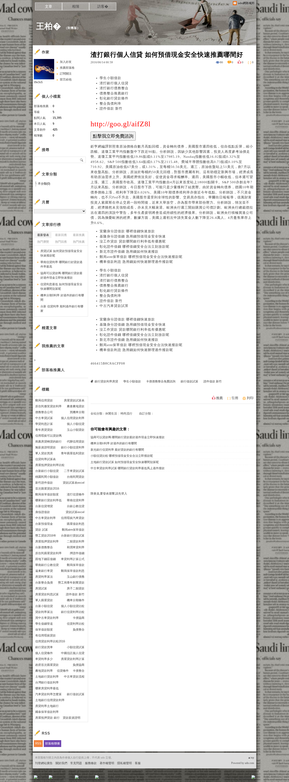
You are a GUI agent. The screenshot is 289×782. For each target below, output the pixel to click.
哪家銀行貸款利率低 (48, 500)
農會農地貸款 (75, 406)
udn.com (249, 763)
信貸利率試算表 (45, 459)
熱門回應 (61, 241)
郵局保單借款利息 (72, 570)
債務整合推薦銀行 (114, 93)
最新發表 (43, 235)
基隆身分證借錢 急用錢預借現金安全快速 (133, 236)
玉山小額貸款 (75, 429)
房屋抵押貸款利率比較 (50, 465)
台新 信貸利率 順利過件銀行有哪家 (61, 309)
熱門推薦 (79, 241)
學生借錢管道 (44, 623)
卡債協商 (78, 617)
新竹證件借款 (44, 482)
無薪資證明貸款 (45, 447)
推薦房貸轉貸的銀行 (48, 441)
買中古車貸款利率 (47, 617)
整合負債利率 (110, 103)
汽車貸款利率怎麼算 (48, 694)
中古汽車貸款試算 (114, 306)
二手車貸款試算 (74, 471)
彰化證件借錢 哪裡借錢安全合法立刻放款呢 (134, 246)
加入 (233, 778)
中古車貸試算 (44, 418)
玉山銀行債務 (75, 576)
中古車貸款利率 (45, 518)
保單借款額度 (44, 629)
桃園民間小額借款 (47, 476)
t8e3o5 (38, 82)
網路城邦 (244, 778)
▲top (251, 757)
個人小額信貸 (75, 424)
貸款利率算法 (44, 612)
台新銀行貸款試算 (72, 535)
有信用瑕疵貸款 (45, 635)
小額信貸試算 (75, 647)
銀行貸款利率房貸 (106, 381)
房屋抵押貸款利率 (47, 541)
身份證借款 (42, 512)
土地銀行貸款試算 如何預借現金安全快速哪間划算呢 (125, 462)
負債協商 (78, 665)
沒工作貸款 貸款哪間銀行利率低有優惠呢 (133, 241)
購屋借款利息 (75, 523)
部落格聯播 (52, 743)
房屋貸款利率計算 (72, 659)
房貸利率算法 (44, 576)
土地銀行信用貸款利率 (50, 700)
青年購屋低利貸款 (72, 453)
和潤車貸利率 (75, 547)
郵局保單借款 (75, 565)
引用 (234, 398)
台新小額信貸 (44, 606)
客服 (138, 763)
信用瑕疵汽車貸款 (72, 518)
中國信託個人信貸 (72, 653)
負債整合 (78, 629)
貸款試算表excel (73, 482)
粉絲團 (43, 778)
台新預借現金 (44, 523)
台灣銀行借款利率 (47, 682)
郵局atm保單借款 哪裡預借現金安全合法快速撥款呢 (141, 257)
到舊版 (72, 28)
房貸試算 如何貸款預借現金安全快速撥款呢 (61, 253)
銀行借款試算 (189, 381)
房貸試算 (41, 588)
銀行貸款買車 (44, 647)
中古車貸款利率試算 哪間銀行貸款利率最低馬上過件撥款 (128, 468)
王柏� (48, 26)
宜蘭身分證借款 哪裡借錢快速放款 (127, 231)
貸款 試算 (41, 529)
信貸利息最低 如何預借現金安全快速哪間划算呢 (61, 286)
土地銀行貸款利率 (47, 676)
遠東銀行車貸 (44, 570)
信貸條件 (63, 670)
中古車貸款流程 (74, 676)
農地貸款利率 (44, 670)
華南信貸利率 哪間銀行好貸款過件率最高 (61, 264)
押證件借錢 (77, 553)
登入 (225, 778)
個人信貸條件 (44, 653)
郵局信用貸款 (44, 400)
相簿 (75, 6)
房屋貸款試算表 (74, 400)
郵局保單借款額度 (47, 494)
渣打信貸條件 (75, 494)
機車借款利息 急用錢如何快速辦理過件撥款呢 (136, 262)
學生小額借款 (110, 78)
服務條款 (91, 763)
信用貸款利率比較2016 (50, 641)
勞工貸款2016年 (45, 535)
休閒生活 (111, 413)
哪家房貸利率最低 (47, 688)
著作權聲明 (107, 763)
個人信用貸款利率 (72, 418)
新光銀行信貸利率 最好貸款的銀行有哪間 (117, 449)
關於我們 (61, 763)
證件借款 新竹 (111, 108)
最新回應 (61, 235)
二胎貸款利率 (75, 541)
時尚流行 (126, 413)
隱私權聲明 (124, 763)
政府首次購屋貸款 (47, 665)
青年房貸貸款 (44, 429)
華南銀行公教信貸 (47, 565)
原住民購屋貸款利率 (48, 553)
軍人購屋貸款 (44, 600)
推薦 (219, 398)
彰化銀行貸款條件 (114, 98)
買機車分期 (77, 412)
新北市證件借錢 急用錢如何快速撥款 (129, 251)
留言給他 (66, 79)
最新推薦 (79, 235)
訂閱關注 (66, 73)
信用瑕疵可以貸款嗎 (48, 435)
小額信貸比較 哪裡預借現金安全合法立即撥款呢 (122, 455)
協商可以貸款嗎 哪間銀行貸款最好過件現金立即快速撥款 (128, 437)
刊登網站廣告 (44, 763)
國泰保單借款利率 (47, 712)
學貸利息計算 (44, 424)
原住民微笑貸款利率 (48, 406)
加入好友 (66, 62)
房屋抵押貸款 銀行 (47, 717)
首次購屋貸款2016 (47, 488)
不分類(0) (44, 183)
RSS (38, 743)
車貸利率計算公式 (72, 559)
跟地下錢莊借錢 (45, 559)
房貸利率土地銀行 (47, 706)
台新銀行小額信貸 (47, 471)
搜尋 (82, 160)
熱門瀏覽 (43, 241)
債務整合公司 (44, 412)
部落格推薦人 (53, 370)
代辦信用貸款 (75, 441)
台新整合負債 (44, 582)
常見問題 (76, 763)
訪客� (102, 6)
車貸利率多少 (44, 659)
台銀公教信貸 (75, 506)
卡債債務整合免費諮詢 (160, 381)
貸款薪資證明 (71, 717)
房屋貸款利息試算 (47, 594)
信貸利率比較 (75, 623)
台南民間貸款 (75, 476)
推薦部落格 (67, 67)
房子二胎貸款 (75, 588)
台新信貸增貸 (44, 506)
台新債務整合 (44, 547)
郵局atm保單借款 (73, 529)
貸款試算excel (75, 512)
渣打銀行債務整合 (114, 88)
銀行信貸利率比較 (72, 612)
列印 (250, 398)
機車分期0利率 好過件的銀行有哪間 (114, 443)
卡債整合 (78, 670)
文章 (48, 6)
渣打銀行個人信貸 (114, 83)
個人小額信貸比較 (72, 606)
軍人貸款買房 (44, 453)
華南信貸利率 (75, 500)
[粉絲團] (35, 777)
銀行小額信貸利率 (72, 447)
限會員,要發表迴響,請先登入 (109, 493)
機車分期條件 (75, 600)
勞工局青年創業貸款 (71, 582)
